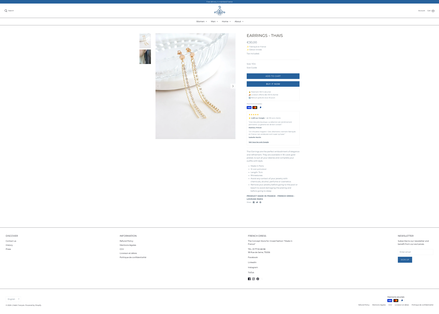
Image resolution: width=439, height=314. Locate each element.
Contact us (11, 241)
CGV (122, 249)
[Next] (233, 86)
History (9, 245)
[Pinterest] (257, 279)
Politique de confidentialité (133, 257)
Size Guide (252, 68)
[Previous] (158, 86)
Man (213, 21)
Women (200, 21)
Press (8, 249)
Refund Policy (126, 241)
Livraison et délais (128, 253)
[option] (195, 86)
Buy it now (273, 84)
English (11, 299)
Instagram (253, 267)
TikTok (251, 272)
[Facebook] (249, 279)
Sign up (405, 260)
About (238, 21)
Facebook (253, 257)
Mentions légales (128, 245)
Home (225, 21)
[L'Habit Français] (219, 11)
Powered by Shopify (33, 305)
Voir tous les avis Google (259, 142)
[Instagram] (253, 279)
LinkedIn (252, 262)
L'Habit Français (18, 305)
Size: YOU (251, 64)
